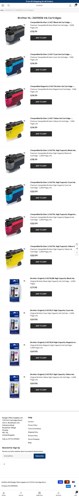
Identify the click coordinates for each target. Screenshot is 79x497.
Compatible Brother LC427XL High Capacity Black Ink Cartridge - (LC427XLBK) (52, 150)
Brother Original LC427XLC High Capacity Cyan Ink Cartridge (51, 310)
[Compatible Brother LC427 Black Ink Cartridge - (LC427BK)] (14, 35)
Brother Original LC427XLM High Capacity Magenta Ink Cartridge (53, 342)
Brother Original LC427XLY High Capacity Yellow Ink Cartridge (52, 374)
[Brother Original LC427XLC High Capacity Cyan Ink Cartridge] (14, 323)
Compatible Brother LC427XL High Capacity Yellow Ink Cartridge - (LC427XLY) (53, 246)
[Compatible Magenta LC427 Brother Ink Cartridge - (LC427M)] (14, 99)
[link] (21, 494)
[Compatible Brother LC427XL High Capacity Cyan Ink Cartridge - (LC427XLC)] (14, 195)
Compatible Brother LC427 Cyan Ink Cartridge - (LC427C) (50, 54)
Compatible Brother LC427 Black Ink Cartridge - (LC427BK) (50, 22)
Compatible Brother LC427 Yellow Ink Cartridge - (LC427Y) (51, 118)
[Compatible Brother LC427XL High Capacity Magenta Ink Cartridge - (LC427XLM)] (14, 227)
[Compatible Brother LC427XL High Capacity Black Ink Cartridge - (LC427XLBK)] (14, 163)
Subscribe (39, 456)
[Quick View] (24, 25)
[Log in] (70, 5)
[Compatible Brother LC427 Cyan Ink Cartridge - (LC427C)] (14, 67)
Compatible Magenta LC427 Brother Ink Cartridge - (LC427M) (52, 86)
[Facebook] (4, 464)
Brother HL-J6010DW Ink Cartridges (20, 10)
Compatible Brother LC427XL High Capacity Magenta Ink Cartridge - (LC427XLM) (52, 214)
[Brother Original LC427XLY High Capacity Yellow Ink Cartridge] (14, 387)
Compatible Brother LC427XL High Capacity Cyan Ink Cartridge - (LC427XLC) (52, 182)
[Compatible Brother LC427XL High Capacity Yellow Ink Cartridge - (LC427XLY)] (14, 259)
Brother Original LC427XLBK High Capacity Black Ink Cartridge (52, 278)
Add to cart (41, 38)
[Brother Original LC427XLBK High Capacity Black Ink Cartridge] (14, 291)
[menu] (3, 5)
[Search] (8, 5)
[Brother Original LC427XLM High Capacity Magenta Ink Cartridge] (14, 355)
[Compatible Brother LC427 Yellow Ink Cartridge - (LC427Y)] (14, 131)
